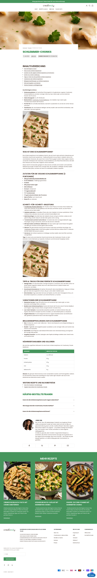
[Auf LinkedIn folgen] (12, 565)
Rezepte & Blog (43, 9)
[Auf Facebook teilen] (29, 445)
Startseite (25, 48)
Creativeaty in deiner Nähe (61, 535)
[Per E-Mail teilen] (67, 445)
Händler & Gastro (58, 538)
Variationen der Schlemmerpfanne (33, 79)
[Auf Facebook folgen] (4, 565)
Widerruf (75, 540)
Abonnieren (10, 559)
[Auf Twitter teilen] (42, 445)
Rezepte (30, 48)
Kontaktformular (89, 535)
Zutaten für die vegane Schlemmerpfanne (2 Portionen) (39, 73)
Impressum (76, 533)
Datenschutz (76, 543)
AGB (74, 535)
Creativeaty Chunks (29, 229)
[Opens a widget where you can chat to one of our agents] (91, 575)
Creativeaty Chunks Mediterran (40, 100)
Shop (36, 9)
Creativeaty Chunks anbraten (33, 207)
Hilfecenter (87, 533)
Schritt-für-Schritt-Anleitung (31, 75)
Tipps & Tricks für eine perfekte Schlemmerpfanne (37, 77)
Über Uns (51, 9)
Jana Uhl (33, 56)
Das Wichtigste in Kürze (30, 68)
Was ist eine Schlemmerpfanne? (32, 70)
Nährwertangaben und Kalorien (32, 83)
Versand (75, 538)
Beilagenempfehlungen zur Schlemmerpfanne (36, 81)
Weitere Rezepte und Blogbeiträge (33, 85)
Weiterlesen (7, 518)
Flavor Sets (59, 9)
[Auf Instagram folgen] (8, 565)
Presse (55, 543)
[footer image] (9, 530)
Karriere (56, 540)
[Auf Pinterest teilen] (55, 445)
